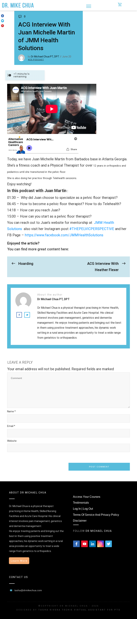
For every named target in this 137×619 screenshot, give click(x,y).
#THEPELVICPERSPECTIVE (91, 229)
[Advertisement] (110, 35)
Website (12, 440)
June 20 (66, 56)
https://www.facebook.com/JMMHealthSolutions (64, 235)
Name (11, 411)
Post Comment (99, 467)
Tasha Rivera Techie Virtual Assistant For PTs (79, 610)
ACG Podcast (36, 59)
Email (11, 426)
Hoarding (25, 263)
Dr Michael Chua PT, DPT (45, 56)
